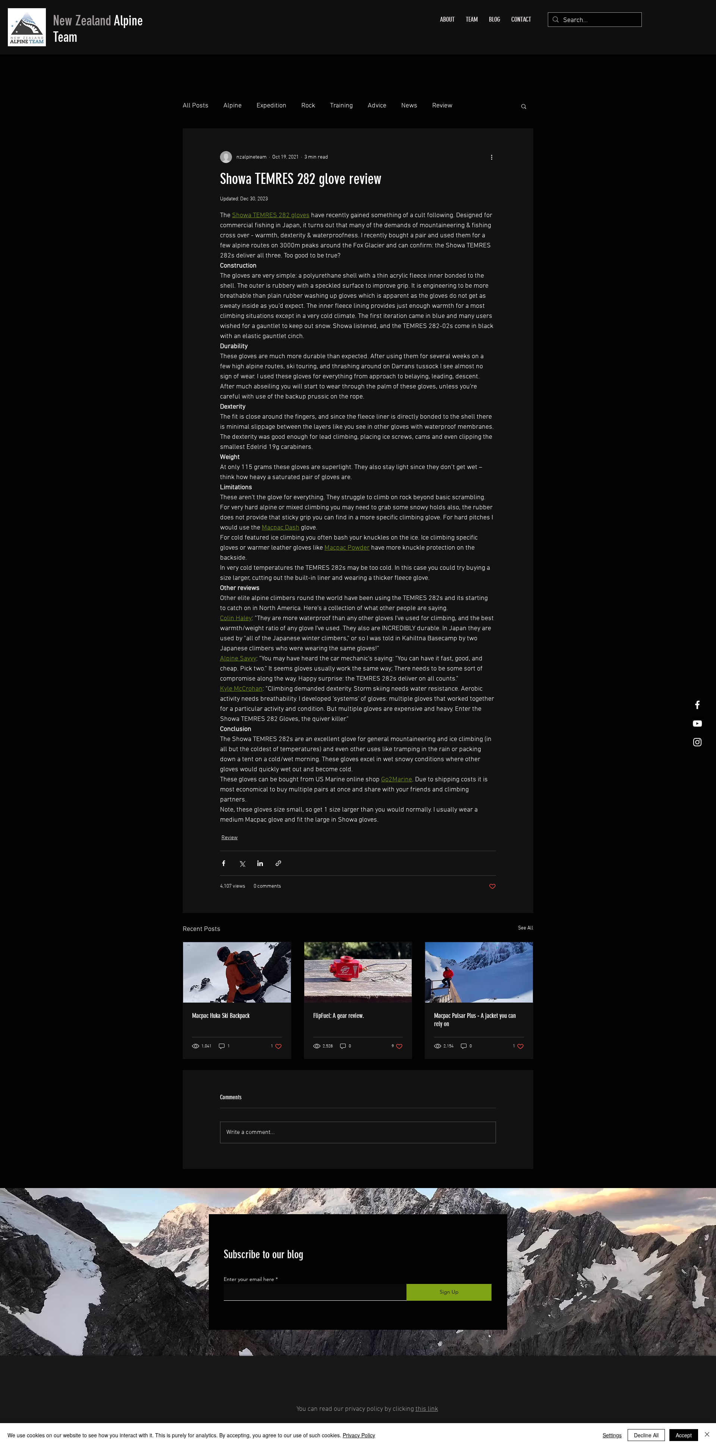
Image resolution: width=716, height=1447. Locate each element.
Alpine (232, 106)
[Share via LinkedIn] (260, 863)
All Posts (195, 106)
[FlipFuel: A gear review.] (358, 972)
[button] (523, 106)
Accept (684, 1435)
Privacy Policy (359, 1435)
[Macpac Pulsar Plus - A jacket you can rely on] (479, 972)
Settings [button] (612, 1435)
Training (341, 106)
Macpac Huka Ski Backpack (220, 1016)
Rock (308, 106)
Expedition (271, 106)
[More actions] (491, 157)
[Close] (707, 1435)
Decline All (646, 1435)
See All (525, 928)
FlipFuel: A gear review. (338, 1016)
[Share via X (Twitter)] (241, 863)
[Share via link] (278, 863)
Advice (377, 106)
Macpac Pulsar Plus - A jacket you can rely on (475, 1020)
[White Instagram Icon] (697, 742)
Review (442, 106)
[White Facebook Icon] (697, 704)
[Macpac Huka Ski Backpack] (237, 972)
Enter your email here (249, 1279)
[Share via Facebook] (223, 863)
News (409, 106)
